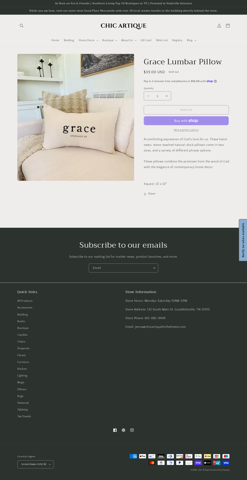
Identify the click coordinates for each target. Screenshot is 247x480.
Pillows (21, 389)
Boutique (23, 328)
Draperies (23, 348)
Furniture (23, 362)
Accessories (24, 307)
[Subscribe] (154, 268)
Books (21, 321)
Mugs (20, 382)
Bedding (22, 314)
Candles (22, 334)
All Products (24, 300)
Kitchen (22, 368)
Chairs (21, 341)
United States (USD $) (33, 464)
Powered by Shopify (220, 470)
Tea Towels (24, 416)
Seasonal (23, 402)
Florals (21, 355)
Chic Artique (204, 470)
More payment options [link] (186, 130)
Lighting (22, 375)
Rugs (20, 396)
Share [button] (152, 193)
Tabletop (22, 409)
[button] (21, 25)
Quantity (149, 88)
